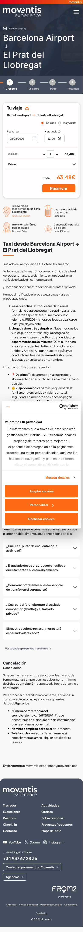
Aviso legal (11, 904)
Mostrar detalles (57, 477)
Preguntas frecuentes (57, 824)
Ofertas (47, 812)
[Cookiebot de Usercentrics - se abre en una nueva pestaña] (59, 407)
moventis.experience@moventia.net (51, 765)
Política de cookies (28, 904)
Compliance (70, 904)
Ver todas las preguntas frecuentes (26, 648)
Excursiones (11, 812)
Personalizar (39, 505)
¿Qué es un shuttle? (21, 216)
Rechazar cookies (41, 519)
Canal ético (41, 913)
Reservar (59, 188)
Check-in (10, 824)
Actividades (50, 805)
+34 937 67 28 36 (20, 858)
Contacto (10, 831)
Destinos (9, 818)
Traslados (10, 805)
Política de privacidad (51, 904)
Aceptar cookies (41, 491)
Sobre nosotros (52, 818)
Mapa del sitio (51, 831)
